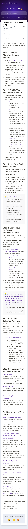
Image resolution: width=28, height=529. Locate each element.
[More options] (12, 34)
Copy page (7, 34)
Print (5, 30)
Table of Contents (8, 38)
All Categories (5, 18)
